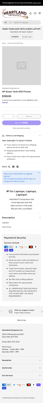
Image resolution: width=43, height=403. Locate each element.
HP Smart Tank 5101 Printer (15, 43)
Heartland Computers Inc (10, 88)
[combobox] (21, 22)
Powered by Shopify (28, 398)
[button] (35, 13)
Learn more (37, 3)
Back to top (21, 320)
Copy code (28, 37)
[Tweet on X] (9, 167)
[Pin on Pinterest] (17, 167)
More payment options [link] (21, 128)
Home (4, 43)
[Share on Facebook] (13, 167)
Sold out (29, 116)
